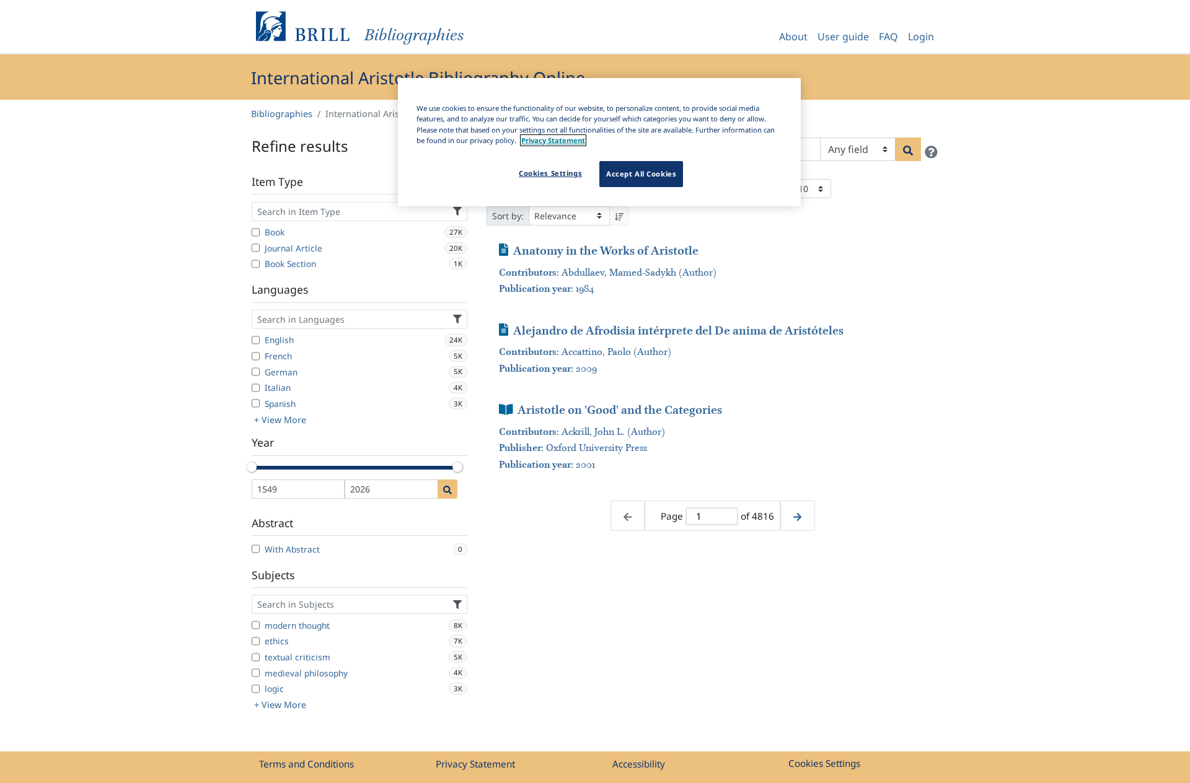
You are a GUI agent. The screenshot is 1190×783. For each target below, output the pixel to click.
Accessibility (638, 764)
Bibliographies (281, 114)
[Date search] (447, 489)
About (793, 36)
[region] (599, 142)
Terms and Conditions (306, 764)
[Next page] (797, 516)
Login (921, 36)
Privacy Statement (475, 764)
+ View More (280, 420)
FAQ (888, 36)
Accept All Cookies (641, 173)
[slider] (252, 467)
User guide (843, 36)
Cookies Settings (824, 763)
